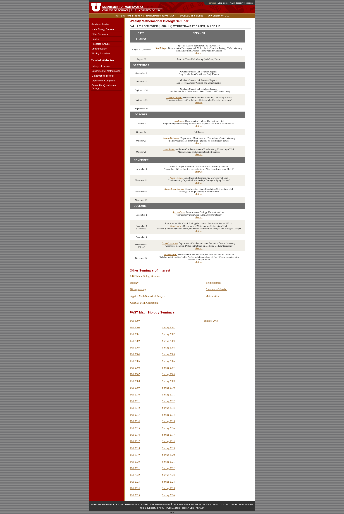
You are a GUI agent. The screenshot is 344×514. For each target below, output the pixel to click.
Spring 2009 (168, 381)
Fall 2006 (135, 367)
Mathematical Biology (129, 16)
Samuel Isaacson (170, 243)
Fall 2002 (135, 341)
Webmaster (173, 508)
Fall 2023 (135, 481)
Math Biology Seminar (103, 29)
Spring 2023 (168, 475)
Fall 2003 (135, 347)
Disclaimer (188, 508)
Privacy (200, 508)
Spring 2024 (168, 481)
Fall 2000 (135, 327)
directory (239, 3)
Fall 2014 (135, 421)
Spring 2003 (168, 341)
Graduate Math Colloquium (144, 302)
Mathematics (212, 296)
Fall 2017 (135, 441)
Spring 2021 (168, 461)
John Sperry (179, 120)
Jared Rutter (169, 149)
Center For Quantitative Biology (104, 86)
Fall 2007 (135, 374)
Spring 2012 (168, 401)
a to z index (223, 3)
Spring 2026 (168, 495)
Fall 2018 (135, 448)
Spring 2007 (168, 367)
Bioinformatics (213, 282)
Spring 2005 (168, 354)
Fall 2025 (135, 495)
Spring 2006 (168, 361)
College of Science (192, 16)
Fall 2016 (135, 434)
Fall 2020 (135, 461)
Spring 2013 (168, 407)
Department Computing (103, 80)
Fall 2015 (135, 428)
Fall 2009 (135, 387)
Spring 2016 (168, 428)
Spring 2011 (168, 394)
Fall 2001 (135, 334)
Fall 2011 (135, 401)
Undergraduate (99, 48)
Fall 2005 (135, 361)
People (95, 39)
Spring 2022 (168, 468)
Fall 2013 (135, 414)
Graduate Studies (101, 24)
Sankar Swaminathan (174, 188)
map (232, 3)
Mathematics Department (161, 16)
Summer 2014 (211, 320)
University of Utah (219, 16)
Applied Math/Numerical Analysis (147, 296)
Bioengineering (138, 289)
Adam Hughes (176, 177)
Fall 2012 (135, 407)
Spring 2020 (168, 454)
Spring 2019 (168, 448)
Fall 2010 (135, 394)
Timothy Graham (174, 97)
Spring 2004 (168, 347)
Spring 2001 (168, 327)
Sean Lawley (176, 226)
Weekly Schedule (101, 53)
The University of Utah (152, 508)
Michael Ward (170, 254)
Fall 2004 (135, 354)
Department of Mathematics (106, 71)
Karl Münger (161, 48)
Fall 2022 (135, 475)
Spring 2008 (168, 374)
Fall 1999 (135, 320)
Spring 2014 (168, 414)
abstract (198, 53)
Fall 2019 (135, 454)
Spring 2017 (168, 434)
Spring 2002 (168, 334)
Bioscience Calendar (216, 289)
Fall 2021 (135, 468)
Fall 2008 (135, 381)
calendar (249, 3)
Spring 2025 (168, 488)
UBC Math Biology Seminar (145, 276)
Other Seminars (100, 34)
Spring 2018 (168, 441)
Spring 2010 (168, 387)
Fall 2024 (135, 488)
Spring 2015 (168, 421)
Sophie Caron (179, 212)
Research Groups (101, 44)
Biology (134, 282)
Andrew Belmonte (171, 138)
